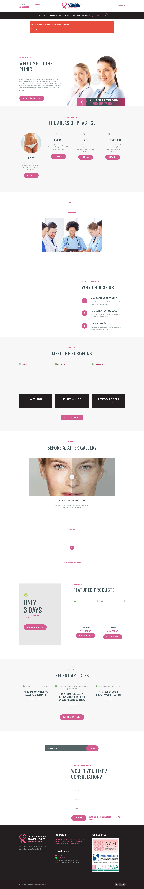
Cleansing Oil (85, 627)
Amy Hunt (35, 399)
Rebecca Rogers (108, 399)
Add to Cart (86, 635)
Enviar (92, 748)
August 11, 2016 (108, 699)
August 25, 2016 (35, 699)
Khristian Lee (72, 399)
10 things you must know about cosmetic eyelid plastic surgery (72, 697)
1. (84, 300)
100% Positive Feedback (104, 298)
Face (85, 140)
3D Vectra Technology (104, 311)
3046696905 (24, 7)
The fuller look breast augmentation (108, 693)
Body (31, 158)
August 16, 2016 (72, 704)
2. (84, 313)
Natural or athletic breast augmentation (35, 693)
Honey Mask (113, 627)
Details (31, 175)
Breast (58, 140)
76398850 (36, 4)
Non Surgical (113, 140)
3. (84, 325)
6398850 (60, 856)
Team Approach (99, 324)
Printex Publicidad (24, 884)
